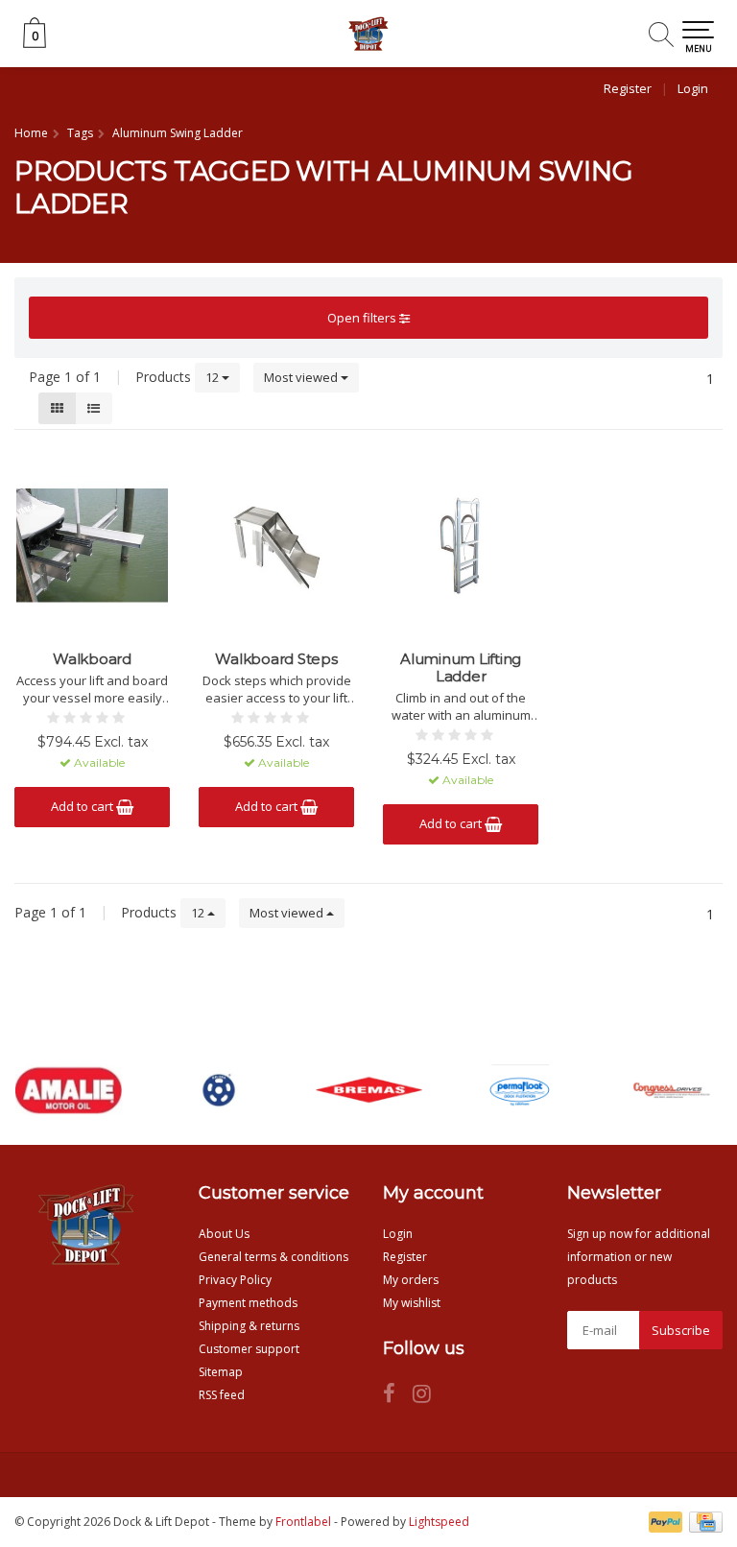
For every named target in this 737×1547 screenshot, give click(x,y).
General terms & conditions (273, 1257)
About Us (224, 1234)
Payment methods (248, 1303)
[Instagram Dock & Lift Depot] (429, 1397)
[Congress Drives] (670, 1090)
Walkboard (92, 659)
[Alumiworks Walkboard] (92, 545)
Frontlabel (303, 1521)
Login (693, 88)
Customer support (249, 1349)
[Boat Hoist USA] (219, 1090)
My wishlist (411, 1303)
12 (213, 377)
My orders (411, 1280)
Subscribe (681, 1330)
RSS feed (222, 1395)
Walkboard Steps (276, 659)
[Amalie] (69, 1090)
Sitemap (221, 1372)
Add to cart (83, 806)
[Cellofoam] (519, 1090)
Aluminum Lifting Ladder (460, 668)
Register (628, 88)
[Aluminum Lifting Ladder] (460, 545)
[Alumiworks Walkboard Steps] (276, 545)
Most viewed (302, 377)
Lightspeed (439, 1521)
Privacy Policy (235, 1280)
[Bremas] (369, 1090)
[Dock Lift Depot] (368, 33)
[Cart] (34, 43)
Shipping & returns (249, 1326)
